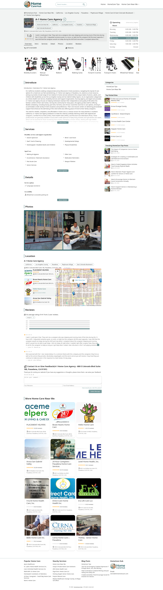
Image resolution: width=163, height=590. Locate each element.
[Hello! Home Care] (88, 412)
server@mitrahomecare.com (119, 574)
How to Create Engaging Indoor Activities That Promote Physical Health (124, 166)
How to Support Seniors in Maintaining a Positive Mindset (124, 188)
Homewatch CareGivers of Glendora (35, 574)
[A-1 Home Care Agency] (29, 24)
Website (71, 48)
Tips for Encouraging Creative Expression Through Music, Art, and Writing (95, 567)
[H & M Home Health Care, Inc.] (37, 488)
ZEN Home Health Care (60, 569)
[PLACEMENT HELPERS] (37, 412)
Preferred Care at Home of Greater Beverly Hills (123, 100)
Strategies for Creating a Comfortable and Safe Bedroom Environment (124, 158)
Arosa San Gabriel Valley (78, 273)
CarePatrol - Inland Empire (120, 115)
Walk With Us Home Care (32, 571)
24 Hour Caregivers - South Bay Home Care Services (37, 577)
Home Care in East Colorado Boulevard (119, 13)
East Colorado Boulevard (44, 28)
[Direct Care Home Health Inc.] (63, 488)
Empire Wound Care (59, 576)
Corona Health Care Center (120, 123)
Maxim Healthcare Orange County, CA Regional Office (67, 579)
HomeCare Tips (113, 4)
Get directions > (67, 267)
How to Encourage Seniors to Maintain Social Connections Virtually (123, 181)
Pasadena (84, 13)
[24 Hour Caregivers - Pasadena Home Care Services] (63, 449)
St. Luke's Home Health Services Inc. (35, 566)
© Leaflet (82, 305)
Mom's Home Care (29, 580)
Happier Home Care (118, 130)
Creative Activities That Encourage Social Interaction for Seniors (95, 575)
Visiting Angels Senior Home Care (63, 574)
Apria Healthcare (29, 564)
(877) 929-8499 (31, 48)
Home (103, 4)
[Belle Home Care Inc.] (37, 525)
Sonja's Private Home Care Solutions (64, 566)
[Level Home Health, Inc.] (88, 449)
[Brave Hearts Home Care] (63, 412)
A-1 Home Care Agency (32, 15)
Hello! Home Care (80, 280)
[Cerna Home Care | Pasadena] (63, 525)
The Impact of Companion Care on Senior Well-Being (124, 151)
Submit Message (95, 391)
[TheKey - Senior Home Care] (88, 525)
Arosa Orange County (119, 108)
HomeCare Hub (31, 13)
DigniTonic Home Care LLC (61, 571)
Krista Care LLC (118, 138)
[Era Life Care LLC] (88, 488)
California (59, 13)
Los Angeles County (72, 13)
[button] (84, 283)
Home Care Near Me (129, 4)
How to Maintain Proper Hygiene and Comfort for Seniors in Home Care (123, 173)
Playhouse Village (97, 13)
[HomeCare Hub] (33, 4)
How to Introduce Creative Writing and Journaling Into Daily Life (95, 571)
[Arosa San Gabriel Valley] (37, 449)
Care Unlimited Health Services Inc (35, 569)
